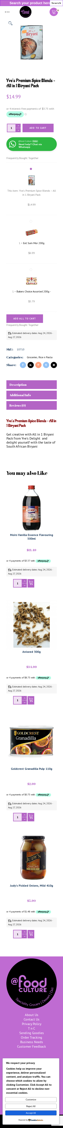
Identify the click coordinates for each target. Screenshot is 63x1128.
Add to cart (38, 128)
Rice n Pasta (45, 357)
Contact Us (31, 1019)
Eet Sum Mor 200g (33, 243)
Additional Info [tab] (20, 395)
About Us (31, 1015)
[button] (10, 23)
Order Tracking (31, 1037)
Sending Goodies (31, 1033)
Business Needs (31, 1042)
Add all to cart (24, 318)
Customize (31, 1099)
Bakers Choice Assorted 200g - (33, 291)
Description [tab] (18, 385)
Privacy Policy (31, 1024)
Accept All (31, 1113)
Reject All (30, 1106)
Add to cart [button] (31, 584)
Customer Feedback (31, 1046)
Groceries (32, 357)
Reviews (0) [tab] (17, 405)
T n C (31, 1028)
